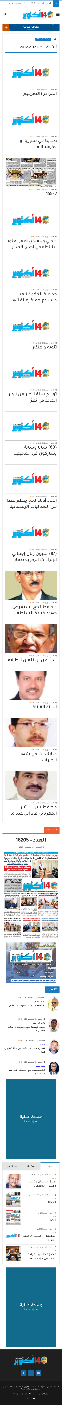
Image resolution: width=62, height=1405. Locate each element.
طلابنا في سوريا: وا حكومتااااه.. (37, 144)
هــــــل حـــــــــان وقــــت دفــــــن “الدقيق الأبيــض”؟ (42, 1184)
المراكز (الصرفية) (39, 94)
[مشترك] (34, 1399)
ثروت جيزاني (39, 1002)
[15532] (31, 172)
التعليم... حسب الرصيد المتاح (39, 1238)
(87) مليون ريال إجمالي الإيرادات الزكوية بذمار (34, 557)
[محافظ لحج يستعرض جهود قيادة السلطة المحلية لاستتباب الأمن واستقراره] (31, 585)
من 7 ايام (31, 1166)
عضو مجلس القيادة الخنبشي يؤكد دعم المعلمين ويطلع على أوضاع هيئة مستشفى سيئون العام (40, 1257)
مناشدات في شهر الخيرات (38, 757)
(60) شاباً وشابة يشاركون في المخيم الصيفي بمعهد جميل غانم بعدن (36, 451)
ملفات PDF (51, 830)
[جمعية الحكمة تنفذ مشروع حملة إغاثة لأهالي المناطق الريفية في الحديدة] (31, 272)
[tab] (50, 1166)
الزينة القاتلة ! (43, 707)
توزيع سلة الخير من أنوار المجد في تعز (32, 397)
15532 (51, 194)
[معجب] (28, 1399)
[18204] (13, 1199)
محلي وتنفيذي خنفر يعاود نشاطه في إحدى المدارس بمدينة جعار (31, 245)
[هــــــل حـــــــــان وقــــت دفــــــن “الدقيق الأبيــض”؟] (13, 1181)
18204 (52, 1202)
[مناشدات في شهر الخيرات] (31, 732)
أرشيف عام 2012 (43, 39)
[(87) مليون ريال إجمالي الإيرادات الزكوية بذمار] (31, 532)
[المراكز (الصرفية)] (31, 72)
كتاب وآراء (52, 989)
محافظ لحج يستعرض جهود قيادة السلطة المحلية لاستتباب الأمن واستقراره (33, 611)
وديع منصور (40, 1066)
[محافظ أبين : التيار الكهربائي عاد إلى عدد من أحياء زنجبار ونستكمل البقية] (31, 785)
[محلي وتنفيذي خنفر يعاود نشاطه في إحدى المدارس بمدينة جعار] (31, 219)
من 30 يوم (12, 1166)
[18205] (13, 1217)
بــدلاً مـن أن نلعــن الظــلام (32, 660)
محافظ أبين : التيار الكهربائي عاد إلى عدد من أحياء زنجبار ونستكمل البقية (32, 811)
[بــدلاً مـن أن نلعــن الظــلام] (31, 638)
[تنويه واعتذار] (31, 325)
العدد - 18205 (31, 840)
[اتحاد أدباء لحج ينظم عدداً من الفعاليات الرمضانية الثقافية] (31, 479)
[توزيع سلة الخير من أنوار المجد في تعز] (31, 372)
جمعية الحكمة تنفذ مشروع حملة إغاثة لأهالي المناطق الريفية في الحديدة (32, 298)
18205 (52, 1220)
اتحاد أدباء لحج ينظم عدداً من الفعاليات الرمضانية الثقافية (32, 504)
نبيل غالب (41, 1045)
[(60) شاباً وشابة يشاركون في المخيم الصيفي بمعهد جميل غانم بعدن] (31, 425)
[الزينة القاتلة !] (31, 685)
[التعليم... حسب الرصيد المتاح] (13, 1235)
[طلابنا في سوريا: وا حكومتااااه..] (31, 119)
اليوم (50, 1166)
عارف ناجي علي (39, 1023)
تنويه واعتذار (44, 347)
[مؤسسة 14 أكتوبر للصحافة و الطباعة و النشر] (38, 14)
